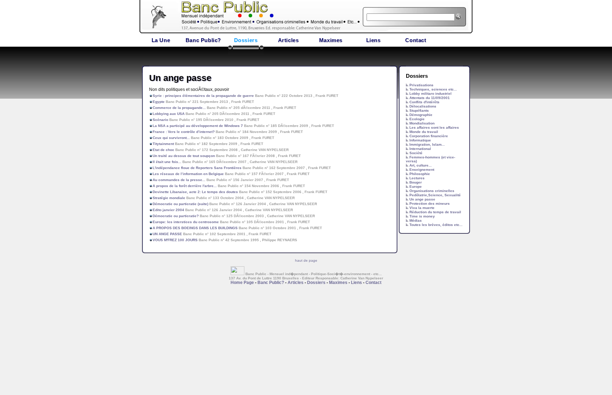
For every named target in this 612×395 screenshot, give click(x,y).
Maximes (330, 40)
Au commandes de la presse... (179, 180)
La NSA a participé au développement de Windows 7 (198, 126)
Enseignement (421, 170)
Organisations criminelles (431, 191)
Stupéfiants (419, 110)
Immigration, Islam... (427, 144)
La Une (161, 40)
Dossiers (246, 40)
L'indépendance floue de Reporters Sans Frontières (197, 168)
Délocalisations (422, 106)
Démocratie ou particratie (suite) (180, 204)
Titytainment (163, 144)
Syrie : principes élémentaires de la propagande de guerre (203, 96)
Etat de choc (163, 150)
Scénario (160, 120)
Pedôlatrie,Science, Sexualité (435, 195)
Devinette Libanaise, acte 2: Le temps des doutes (196, 192)
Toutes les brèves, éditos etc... (436, 225)
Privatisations (421, 85)
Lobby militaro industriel (430, 93)
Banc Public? (203, 40)
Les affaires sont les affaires (434, 127)
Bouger (415, 182)
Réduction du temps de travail (435, 212)
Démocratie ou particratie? (176, 216)
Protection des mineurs (429, 203)
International (420, 149)
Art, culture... (420, 165)
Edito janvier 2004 (168, 210)
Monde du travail (423, 132)
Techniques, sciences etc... (433, 89)
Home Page (242, 282)
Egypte (159, 102)
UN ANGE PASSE (167, 234)
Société (416, 153)
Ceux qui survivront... (171, 138)
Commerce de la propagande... (179, 108)
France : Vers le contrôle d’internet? (184, 132)
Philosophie (419, 174)
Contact (415, 40)
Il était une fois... (167, 162)
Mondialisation (422, 123)
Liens (373, 40)
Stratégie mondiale (169, 198)
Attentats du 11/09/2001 (429, 98)
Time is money (422, 216)
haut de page (306, 260)
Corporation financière (428, 136)
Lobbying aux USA (169, 114)
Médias (415, 220)
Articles (288, 40)
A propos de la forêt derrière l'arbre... (185, 186)
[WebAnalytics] (238, 274)
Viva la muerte (422, 208)
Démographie (420, 115)
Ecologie (417, 119)
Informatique (420, 140)
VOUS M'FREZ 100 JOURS (176, 240)
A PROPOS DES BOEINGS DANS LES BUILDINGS (195, 228)
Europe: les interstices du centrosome (186, 222)
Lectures (417, 178)
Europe (415, 186)
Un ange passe (422, 199)
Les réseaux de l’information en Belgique (188, 174)
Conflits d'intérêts (424, 102)
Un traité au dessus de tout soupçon (184, 156)
